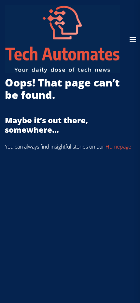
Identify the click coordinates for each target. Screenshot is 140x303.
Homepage (118, 146)
